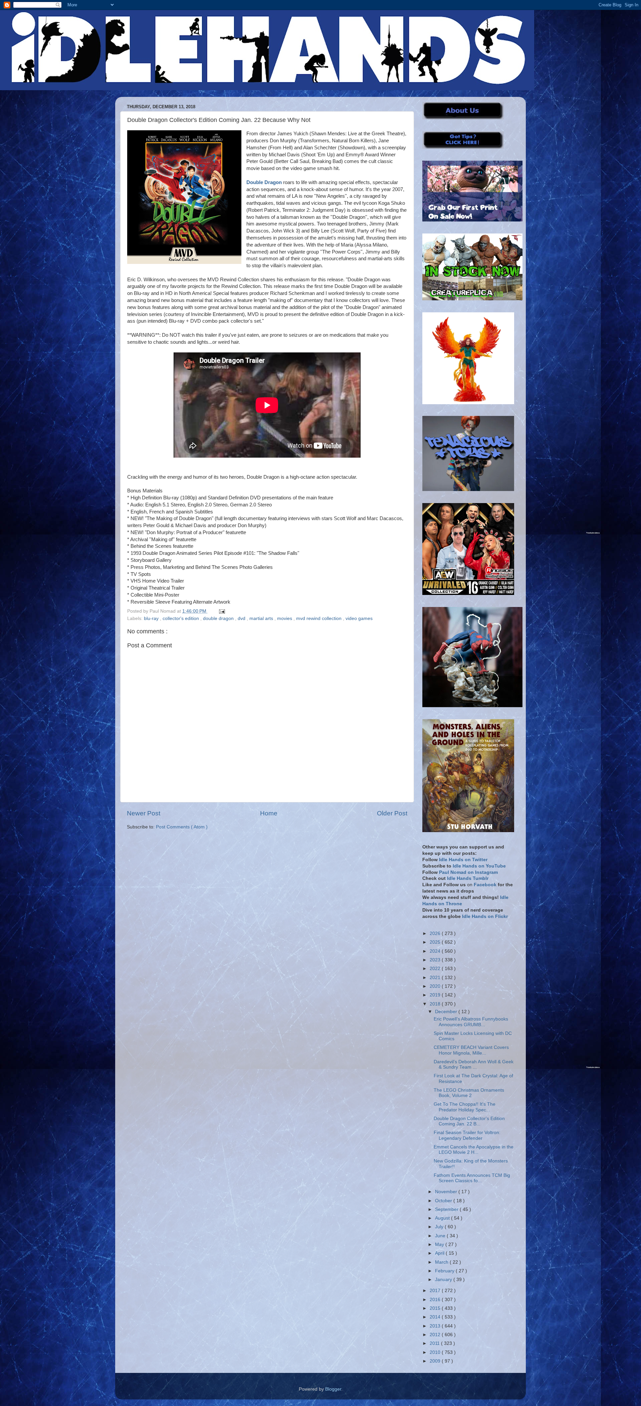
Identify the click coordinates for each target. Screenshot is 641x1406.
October (444, 1200)
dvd (242, 618)
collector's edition (181, 618)
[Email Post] (221, 611)
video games (359, 618)
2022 (436, 968)
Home (268, 813)
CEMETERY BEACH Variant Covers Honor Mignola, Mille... (471, 1050)
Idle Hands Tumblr (467, 878)
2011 (435, 1343)
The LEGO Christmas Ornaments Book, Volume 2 (469, 1093)
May (440, 1244)
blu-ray (152, 618)
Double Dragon (264, 182)
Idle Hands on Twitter (463, 859)
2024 (436, 951)
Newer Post (143, 813)
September (447, 1209)
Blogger (333, 1389)
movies (285, 618)
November (446, 1191)
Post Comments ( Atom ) (182, 826)
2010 (436, 1352)
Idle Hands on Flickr (485, 916)
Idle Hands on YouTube (479, 866)
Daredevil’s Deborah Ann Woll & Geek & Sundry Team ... (473, 1064)
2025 (436, 942)
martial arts (261, 618)
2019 (436, 994)
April (440, 1253)
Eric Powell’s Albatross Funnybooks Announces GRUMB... (471, 1022)
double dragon (219, 618)
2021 (436, 977)
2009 (436, 1361)
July (440, 1226)
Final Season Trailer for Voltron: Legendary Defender (467, 1135)
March (442, 1262)
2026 (436, 933)
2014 (436, 1316)
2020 (436, 986)
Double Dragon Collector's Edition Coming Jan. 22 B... (469, 1121)
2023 (436, 959)
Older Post (392, 813)
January (444, 1279)
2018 (436, 1003)
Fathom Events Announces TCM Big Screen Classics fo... (472, 1178)
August (443, 1218)
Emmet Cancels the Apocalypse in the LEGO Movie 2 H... (473, 1149)
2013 (436, 1326)
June (441, 1235)
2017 (436, 1290)
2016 (436, 1299)
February (445, 1270)
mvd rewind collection (319, 618)
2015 (436, 1308)
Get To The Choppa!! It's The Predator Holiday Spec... (464, 1107)
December (446, 1011)
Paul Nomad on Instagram (468, 872)
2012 (436, 1334)
